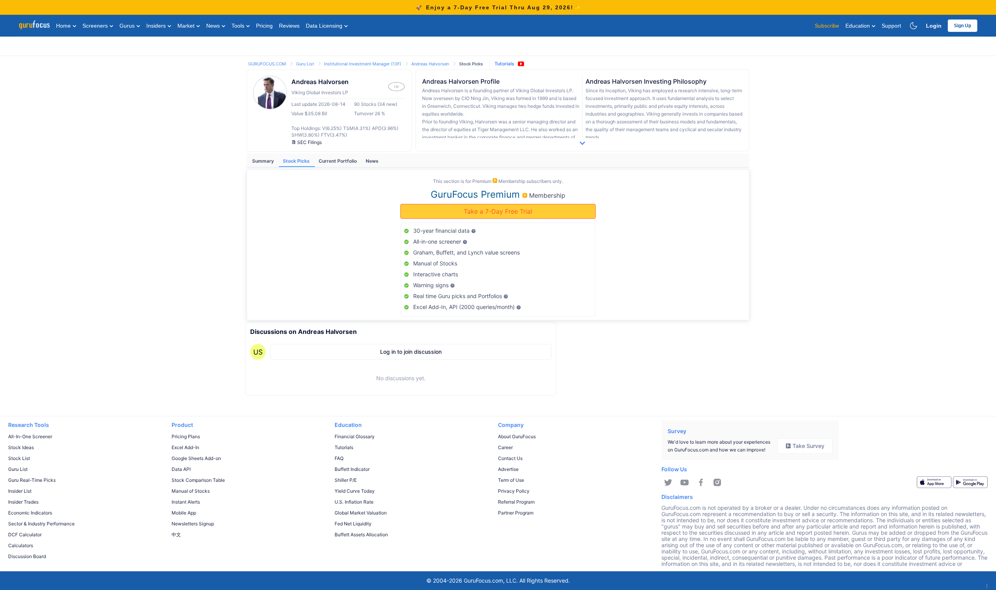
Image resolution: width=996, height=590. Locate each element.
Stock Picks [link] (471, 64)
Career (505, 447)
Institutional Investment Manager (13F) (363, 64)
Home (64, 26)
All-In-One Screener (30, 436)
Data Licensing (325, 26)
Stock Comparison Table (198, 480)
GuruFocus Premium (477, 194)
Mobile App (184, 513)
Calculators (20, 545)
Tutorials (504, 64)
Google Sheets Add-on (196, 458)
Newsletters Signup (193, 524)
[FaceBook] (701, 482)
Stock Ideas (21, 447)
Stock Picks (297, 161)
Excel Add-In (185, 447)
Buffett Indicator (352, 469)
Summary (263, 161)
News (213, 26)
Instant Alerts (186, 502)
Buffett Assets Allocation (361, 534)
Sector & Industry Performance (41, 524)
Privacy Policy (514, 491)
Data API (181, 469)
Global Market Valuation (361, 513)
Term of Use (511, 480)
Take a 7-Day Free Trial (498, 211)
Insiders (156, 26)
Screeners (95, 26)
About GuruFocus (517, 436)
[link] (267, 63)
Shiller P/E (346, 480)
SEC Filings (309, 142)
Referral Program (516, 502)
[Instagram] (717, 482)
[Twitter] (668, 482)
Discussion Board (27, 556)
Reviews (289, 26)
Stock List (19, 458)
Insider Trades (23, 502)
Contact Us (510, 458)
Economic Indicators (30, 513)
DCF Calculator (25, 534)
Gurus (127, 26)
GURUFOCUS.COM (267, 64)
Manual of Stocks (191, 491)
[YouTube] (684, 482)
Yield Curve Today (355, 491)
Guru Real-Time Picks (32, 480)
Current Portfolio (338, 161)
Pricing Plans (186, 436)
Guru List (305, 64)
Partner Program (515, 513)
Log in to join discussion (411, 351)
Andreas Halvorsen (430, 64)
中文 (176, 534)
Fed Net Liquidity (353, 524)
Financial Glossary (355, 436)
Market (186, 26)
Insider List (20, 491)
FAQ (339, 458)
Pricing (264, 26)
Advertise (508, 469)
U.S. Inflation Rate (354, 502)
